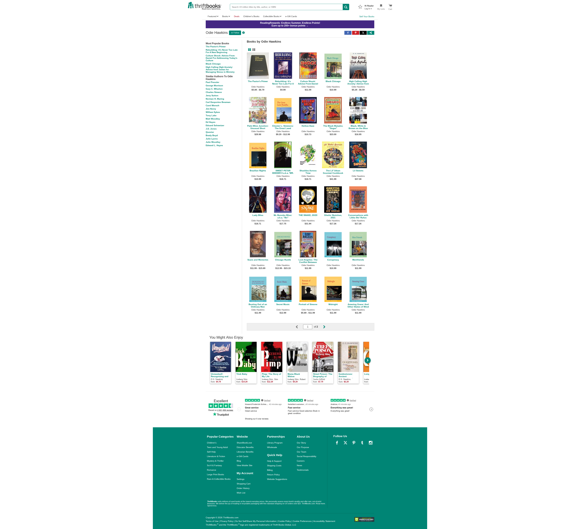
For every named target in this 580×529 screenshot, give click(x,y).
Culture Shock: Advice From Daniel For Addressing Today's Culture (221, 58)
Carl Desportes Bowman (218, 102)
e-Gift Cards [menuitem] (291, 16)
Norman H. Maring (215, 99)
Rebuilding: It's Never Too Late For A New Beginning (222, 51)
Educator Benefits (245, 447)
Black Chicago (213, 64)
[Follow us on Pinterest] (354, 442)
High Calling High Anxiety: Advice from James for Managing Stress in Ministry (220, 69)
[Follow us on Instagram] (370, 442)
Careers (300, 461)
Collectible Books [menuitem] (271, 16)
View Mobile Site (244, 465)
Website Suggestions (277, 479)
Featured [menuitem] (212, 16)
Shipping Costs (274, 465)
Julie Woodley (213, 142)
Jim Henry (211, 109)
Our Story (301, 443)
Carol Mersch (212, 105)
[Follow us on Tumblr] (362, 442)
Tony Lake (211, 115)
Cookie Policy (284, 521)
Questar (210, 132)
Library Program (275, 443)
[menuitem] (369, 6)
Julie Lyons (212, 139)
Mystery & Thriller (215, 461)
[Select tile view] (253, 49)
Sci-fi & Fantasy (214, 465)
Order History (243, 488)
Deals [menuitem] (236, 16)
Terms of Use (212, 521)
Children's (211, 443)
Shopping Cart (243, 483)
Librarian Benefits (245, 452)
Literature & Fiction (216, 456)
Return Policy (273, 474)
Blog (239, 461)
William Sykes (213, 112)
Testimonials (303, 470)
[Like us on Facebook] (337, 442)
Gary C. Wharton (214, 89)
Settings (240, 479)
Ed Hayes (210, 122)
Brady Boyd (212, 135)
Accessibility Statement (324, 521)
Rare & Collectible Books (218, 479)
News (299, 465)
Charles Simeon (214, 92)
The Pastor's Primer (216, 46)
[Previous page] (299, 326)
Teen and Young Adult (217, 447)
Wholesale (272, 447)
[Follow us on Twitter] (345, 442)
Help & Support (274, 461)
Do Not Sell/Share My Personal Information (255, 521)
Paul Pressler (212, 82)
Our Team (301, 452)
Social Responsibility (306, 456)
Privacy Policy (226, 521)
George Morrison (214, 85)
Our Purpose (303, 447)
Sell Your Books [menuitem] (366, 16)
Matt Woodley (213, 119)
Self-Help (211, 452)
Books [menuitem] (225, 16)
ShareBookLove (244, 443)
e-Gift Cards (242, 456)
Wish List (241, 493)
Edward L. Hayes (214, 145)
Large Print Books (215, 474)
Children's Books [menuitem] (251, 16)
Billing (270, 470)
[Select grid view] (249, 49)
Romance (211, 470)
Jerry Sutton (212, 95)
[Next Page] (322, 326)
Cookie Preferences (302, 521)
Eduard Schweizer (215, 125)
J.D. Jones (211, 129)
